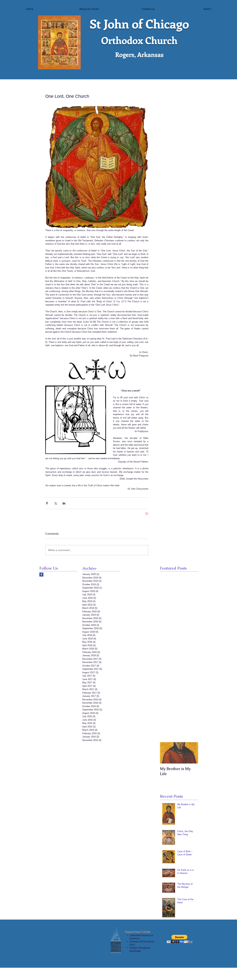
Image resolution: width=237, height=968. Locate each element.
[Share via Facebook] (47, 503)
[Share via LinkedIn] (64, 503)
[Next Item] (192, 753)
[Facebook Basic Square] (41, 575)
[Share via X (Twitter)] (55, 503)
